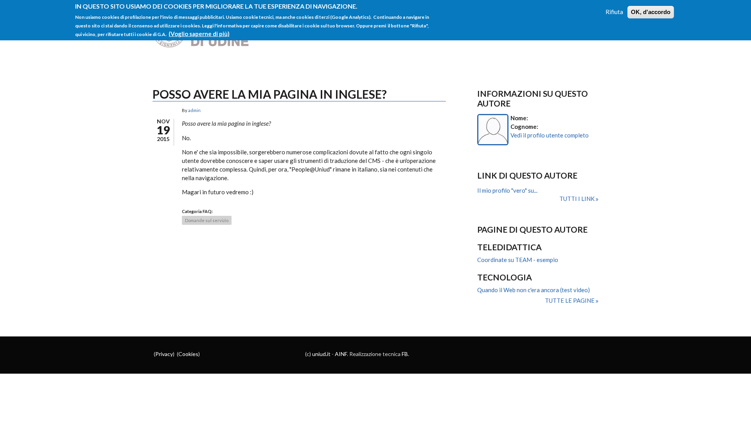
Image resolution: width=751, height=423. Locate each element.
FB (405, 354)
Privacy (164, 354)
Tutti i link (577, 198)
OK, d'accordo (650, 12)
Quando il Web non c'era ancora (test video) (533, 289)
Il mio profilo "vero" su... (507, 190)
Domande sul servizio (206, 220)
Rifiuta (614, 11)
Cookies (188, 354)
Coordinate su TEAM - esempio (517, 259)
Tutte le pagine (570, 300)
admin (194, 110)
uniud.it (321, 354)
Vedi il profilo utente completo (549, 135)
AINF (341, 354)
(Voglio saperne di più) (199, 33)
